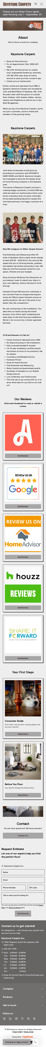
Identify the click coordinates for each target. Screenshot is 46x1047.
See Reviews (23, 456)
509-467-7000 (10, 949)
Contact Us (23, 835)
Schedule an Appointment (16, 1042)
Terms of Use (28, 1032)
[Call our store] (35, 1042)
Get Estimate (23, 913)
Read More (23, 734)
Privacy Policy (18, 1032)
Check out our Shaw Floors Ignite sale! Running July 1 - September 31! (22, 13)
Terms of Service (15, 907)
